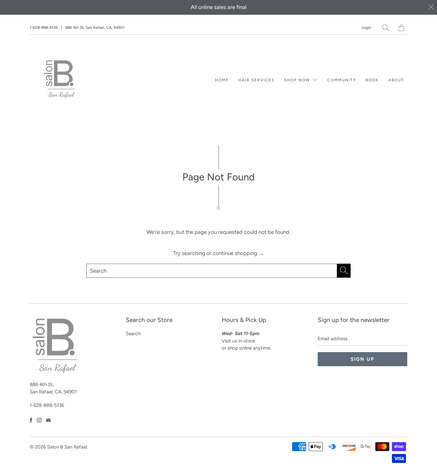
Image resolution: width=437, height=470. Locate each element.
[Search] (385, 27)
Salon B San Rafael (67, 447)
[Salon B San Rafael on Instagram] (39, 420)
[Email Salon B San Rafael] (48, 420)
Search (133, 333)
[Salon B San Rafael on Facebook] (31, 420)
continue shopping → (238, 253)
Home (222, 80)
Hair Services (256, 80)
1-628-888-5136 (44, 27)
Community (341, 80)
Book (372, 80)
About (396, 80)
